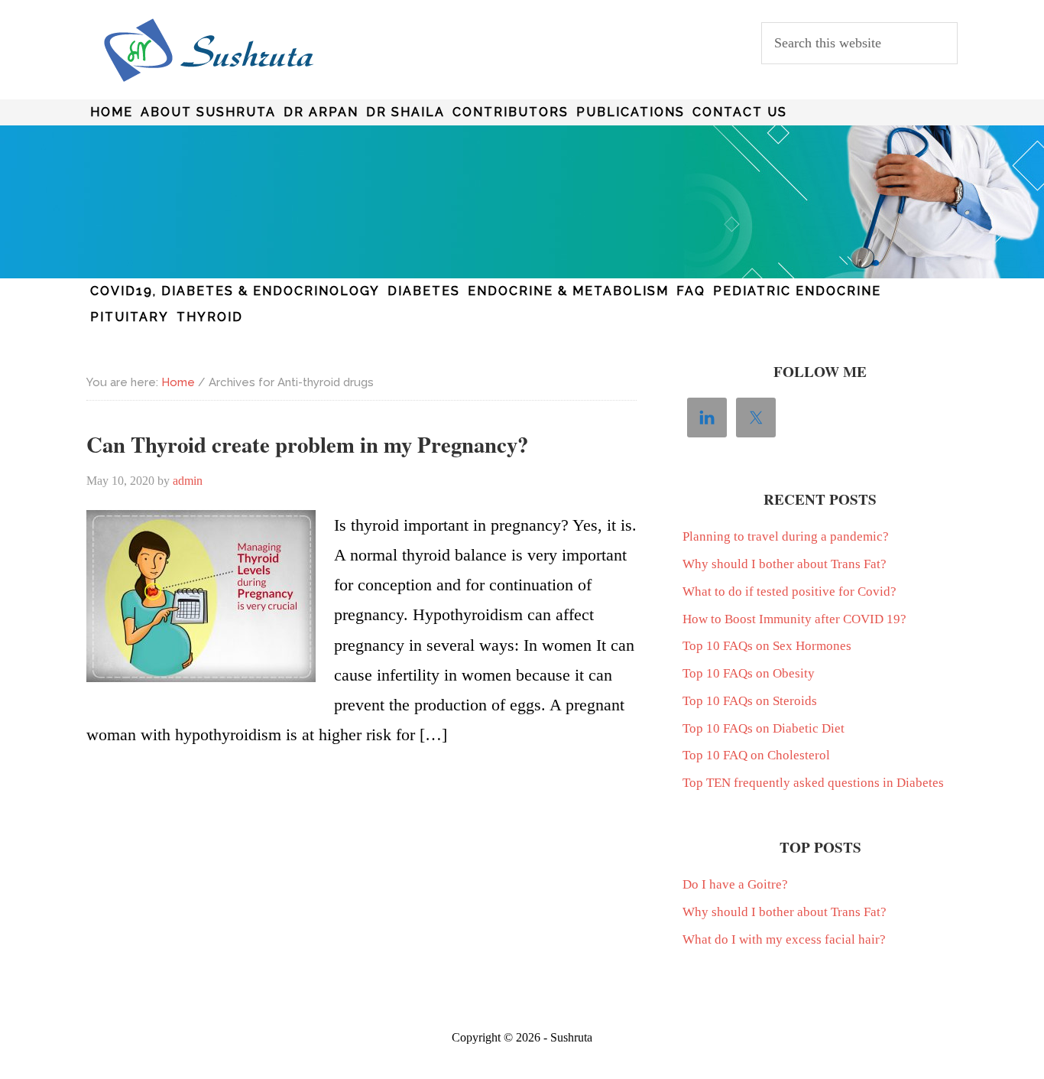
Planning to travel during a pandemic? (785, 536)
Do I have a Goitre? (735, 884)
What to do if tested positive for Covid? (789, 591)
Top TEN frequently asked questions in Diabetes (813, 782)
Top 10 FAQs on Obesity (748, 673)
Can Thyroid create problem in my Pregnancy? (307, 444)
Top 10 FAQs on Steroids (749, 701)
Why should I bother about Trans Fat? (784, 564)
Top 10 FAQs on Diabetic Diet (763, 728)
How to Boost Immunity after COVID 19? (794, 619)
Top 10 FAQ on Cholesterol (756, 755)
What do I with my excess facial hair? (784, 939)
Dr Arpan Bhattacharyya (208, 50)
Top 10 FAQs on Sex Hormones (766, 646)
